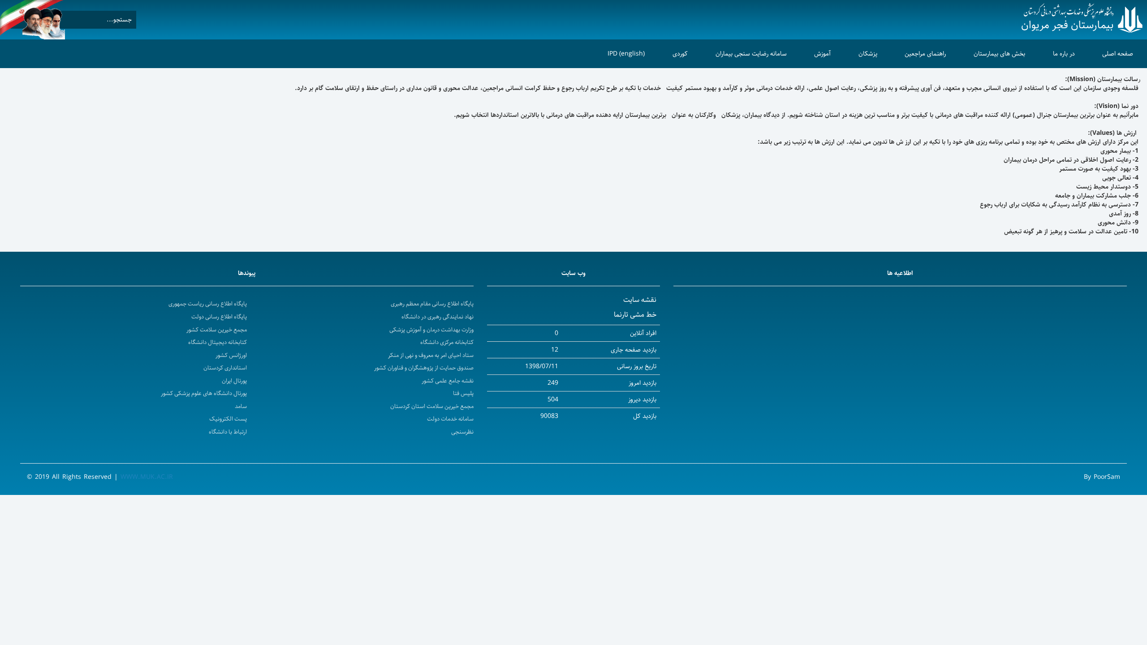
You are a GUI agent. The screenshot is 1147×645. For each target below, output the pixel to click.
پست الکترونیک (228, 419)
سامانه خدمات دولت (450, 419)
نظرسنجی (462, 432)
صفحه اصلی (1117, 54)
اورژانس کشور (231, 355)
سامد (241, 406)
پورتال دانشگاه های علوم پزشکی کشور (204, 393)
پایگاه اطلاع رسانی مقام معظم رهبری (432, 304)
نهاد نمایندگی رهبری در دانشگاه (437, 317)
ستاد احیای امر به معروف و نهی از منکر (431, 355)
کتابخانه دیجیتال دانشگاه (217, 342)
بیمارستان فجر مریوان (1067, 25)
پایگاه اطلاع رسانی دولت (219, 317)
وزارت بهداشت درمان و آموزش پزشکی (431, 330)
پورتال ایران (234, 381)
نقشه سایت (639, 299)
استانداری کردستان (225, 368)
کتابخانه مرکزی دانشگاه (447, 342)
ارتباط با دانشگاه (228, 432)
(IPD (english (626, 54)
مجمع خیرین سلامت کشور (216, 330)
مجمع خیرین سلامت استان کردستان (432, 406)
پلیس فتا (463, 393)
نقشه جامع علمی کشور (448, 381)
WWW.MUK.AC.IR (147, 477)
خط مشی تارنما (635, 314)
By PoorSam (1102, 477)
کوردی (680, 54)
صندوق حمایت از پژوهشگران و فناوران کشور (424, 368)
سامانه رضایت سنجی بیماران (751, 54)
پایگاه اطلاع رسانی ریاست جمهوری (207, 304)
